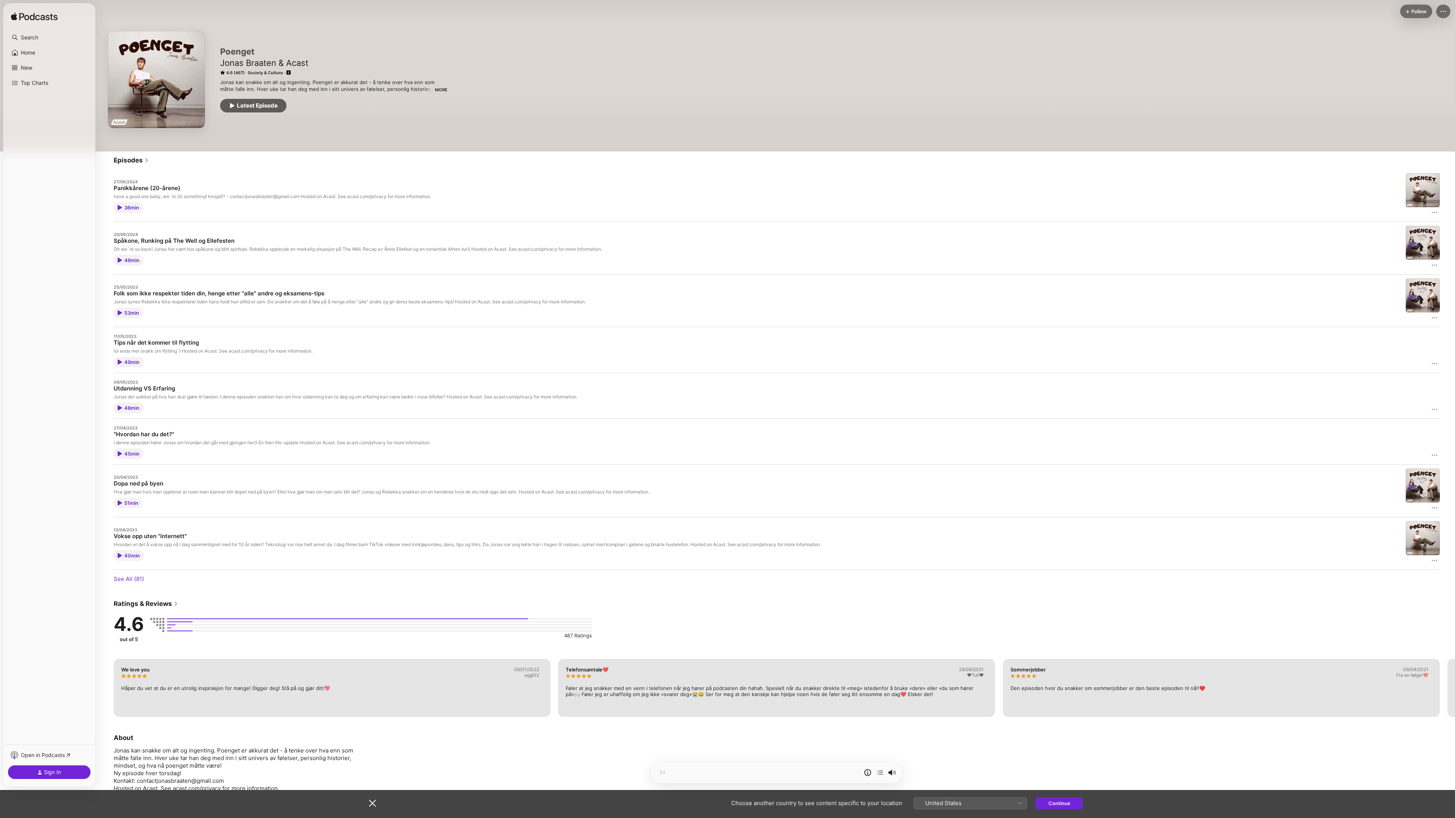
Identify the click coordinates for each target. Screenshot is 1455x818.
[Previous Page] (106, 688)
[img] (34, 17)
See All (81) (129, 578)
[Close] (372, 803)
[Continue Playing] (880, 772)
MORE (441, 89)
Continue (1059, 803)
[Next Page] (1447, 688)
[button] (49, 37)
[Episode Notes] (867, 772)
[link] (131, 160)
